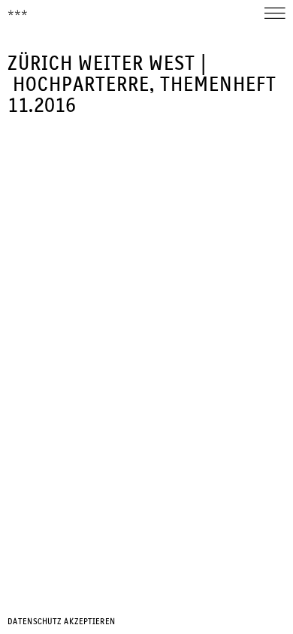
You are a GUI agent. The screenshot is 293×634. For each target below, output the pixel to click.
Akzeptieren (90, 621)
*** (18, 14)
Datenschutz (35, 621)
